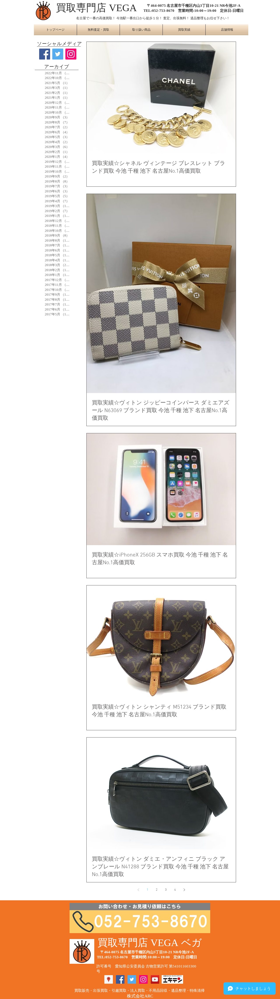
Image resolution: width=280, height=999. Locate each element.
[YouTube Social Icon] (155, 979)
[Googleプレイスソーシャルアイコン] (108, 979)
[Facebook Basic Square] (44, 54)
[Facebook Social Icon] (120, 979)
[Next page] (184, 890)
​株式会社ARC (140, 996)
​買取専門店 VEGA (96, 7)
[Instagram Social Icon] (70, 54)
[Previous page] (138, 890)
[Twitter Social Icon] (132, 979)
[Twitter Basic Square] (57, 54)
